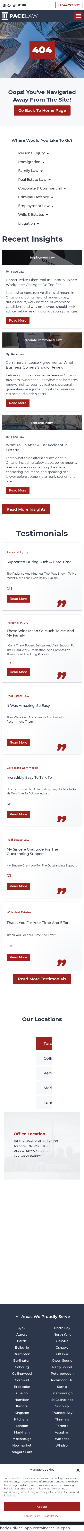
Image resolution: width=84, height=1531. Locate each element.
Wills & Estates (31, 214)
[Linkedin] (4, 5)
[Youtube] (24, 5)
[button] (78, 1470)
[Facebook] (9, 5)
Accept (42, 1506)
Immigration (29, 162)
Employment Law (34, 206)
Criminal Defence (33, 197)
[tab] (51, 1043)
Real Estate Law (32, 179)
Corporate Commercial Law (42, 340)
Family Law (28, 171)
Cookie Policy (32, 1515)
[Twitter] (19, 5)
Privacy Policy (50, 1515)
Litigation (26, 223)
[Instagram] (14, 5)
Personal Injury (31, 153)
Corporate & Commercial (40, 188)
